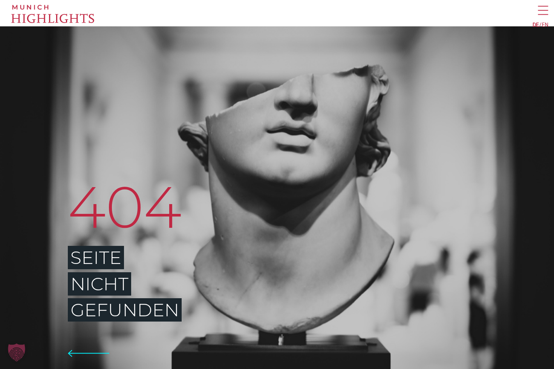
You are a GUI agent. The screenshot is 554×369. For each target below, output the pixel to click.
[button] (16, 352)
